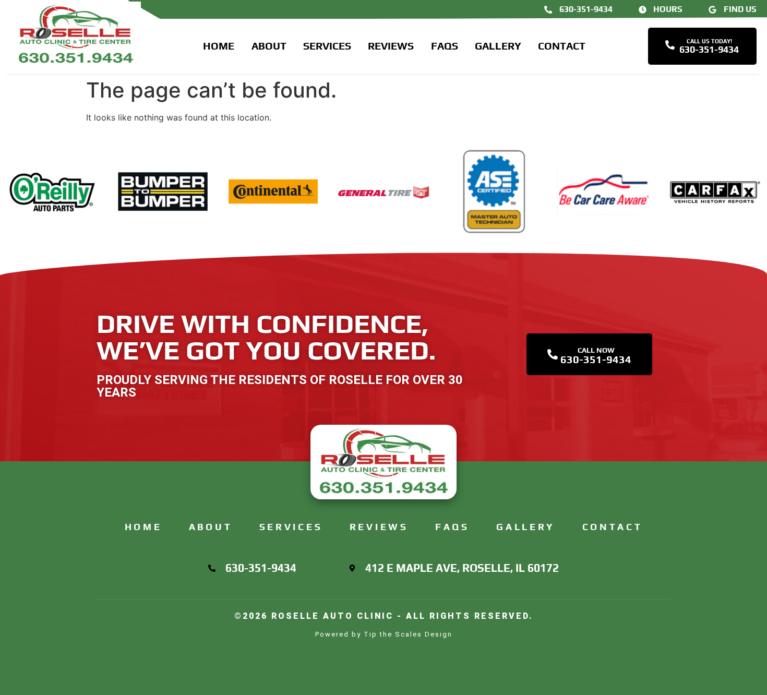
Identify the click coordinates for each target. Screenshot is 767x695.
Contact (561, 46)
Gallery (498, 46)
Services (327, 46)
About (268, 46)
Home (218, 46)
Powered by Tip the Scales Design (383, 634)
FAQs (444, 46)
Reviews (391, 46)
